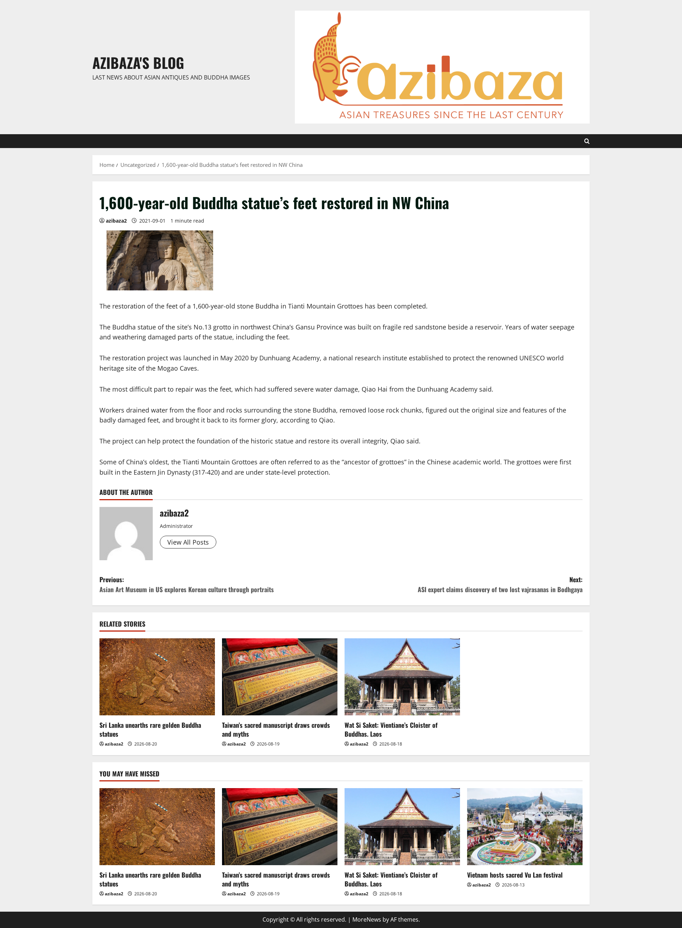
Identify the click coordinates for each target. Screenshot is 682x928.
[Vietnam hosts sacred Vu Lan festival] (525, 826)
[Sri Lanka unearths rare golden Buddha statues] (157, 676)
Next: (500, 584)
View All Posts (188, 542)
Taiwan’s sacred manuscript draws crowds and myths (276, 729)
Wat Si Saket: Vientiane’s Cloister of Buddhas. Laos (391, 729)
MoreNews (366, 919)
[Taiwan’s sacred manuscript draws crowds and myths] (279, 676)
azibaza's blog (138, 62)
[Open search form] (587, 141)
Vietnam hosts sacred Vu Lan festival (515, 874)
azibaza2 (116, 220)
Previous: (186, 584)
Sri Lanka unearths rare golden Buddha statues (150, 729)
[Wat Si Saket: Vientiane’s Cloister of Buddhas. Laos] (402, 676)
